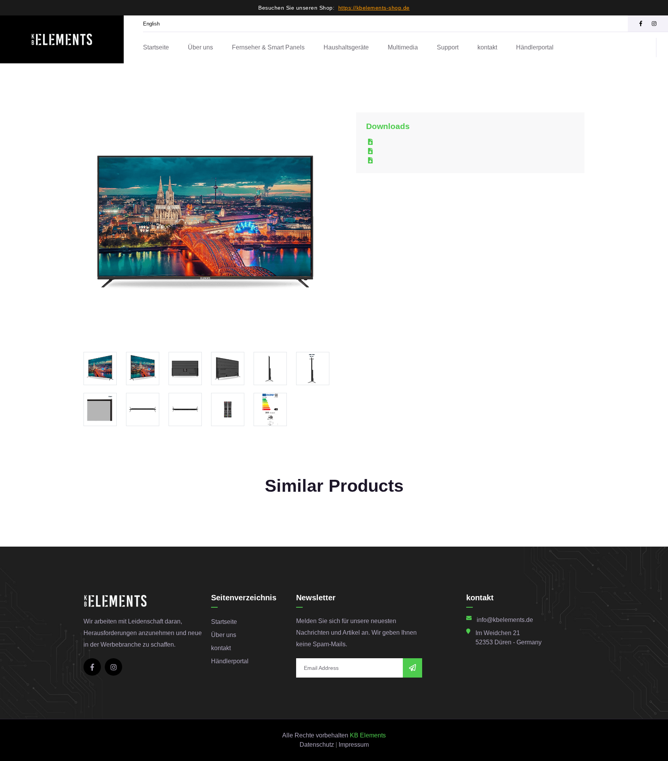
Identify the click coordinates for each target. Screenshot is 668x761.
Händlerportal (535, 47)
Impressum (354, 744)
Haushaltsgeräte (346, 47)
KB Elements (368, 735)
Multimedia (403, 47)
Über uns (200, 47)
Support (447, 47)
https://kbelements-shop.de (374, 8)
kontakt (487, 47)
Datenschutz (317, 744)
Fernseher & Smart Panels (268, 47)
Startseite (156, 47)
